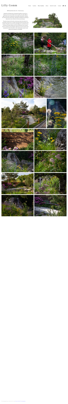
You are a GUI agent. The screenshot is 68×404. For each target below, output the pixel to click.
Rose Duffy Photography (20, 401)
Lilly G (6, 5)
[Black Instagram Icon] (65, 5)
